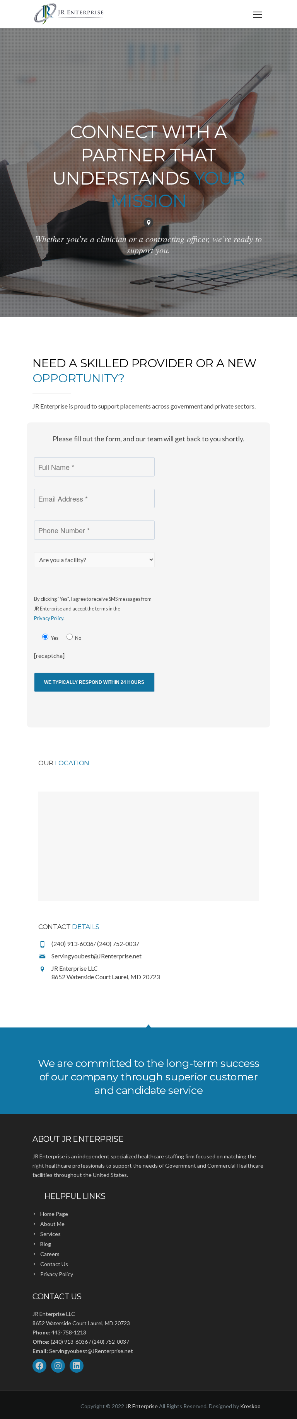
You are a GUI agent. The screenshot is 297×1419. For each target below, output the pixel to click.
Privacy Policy (48, 618)
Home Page (54, 1213)
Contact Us (54, 1264)
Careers (50, 1254)
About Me (52, 1224)
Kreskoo (250, 1406)
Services (50, 1234)
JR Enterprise (141, 1406)
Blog (45, 1244)
